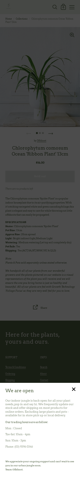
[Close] (73, 389)
